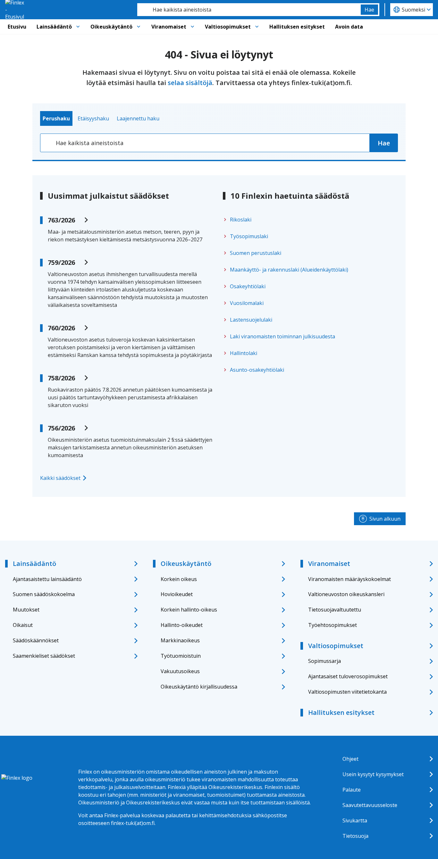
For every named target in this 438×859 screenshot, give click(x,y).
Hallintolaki (243, 353)
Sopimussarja (324, 660)
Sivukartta (354, 820)
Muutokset (26, 609)
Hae (369, 9)
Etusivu (17, 26)
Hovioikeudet (177, 594)
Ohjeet (350, 758)
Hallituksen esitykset (297, 26)
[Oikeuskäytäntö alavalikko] (138, 26)
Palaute (351, 789)
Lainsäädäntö (54, 26)
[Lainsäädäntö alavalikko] (78, 26)
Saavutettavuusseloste (369, 805)
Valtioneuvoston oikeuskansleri (346, 594)
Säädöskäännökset (36, 640)
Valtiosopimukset (228, 26)
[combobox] (249, 9)
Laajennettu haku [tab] (138, 118)
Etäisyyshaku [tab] (93, 118)
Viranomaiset (168, 26)
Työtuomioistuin (181, 655)
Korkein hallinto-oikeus (189, 609)
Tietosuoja (355, 835)
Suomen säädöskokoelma (44, 594)
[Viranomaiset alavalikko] (192, 26)
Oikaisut (23, 625)
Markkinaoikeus (180, 640)
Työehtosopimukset (332, 625)
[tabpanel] (219, 143)
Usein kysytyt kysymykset (373, 774)
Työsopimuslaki (249, 236)
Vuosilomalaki (247, 303)
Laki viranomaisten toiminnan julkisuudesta (282, 336)
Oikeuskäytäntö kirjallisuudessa (199, 686)
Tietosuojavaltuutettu (334, 609)
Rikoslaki (240, 219)
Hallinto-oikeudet (182, 625)
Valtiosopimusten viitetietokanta (347, 691)
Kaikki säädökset (60, 478)
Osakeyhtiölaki (247, 286)
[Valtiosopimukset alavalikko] (257, 26)
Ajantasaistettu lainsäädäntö (47, 579)
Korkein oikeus (179, 579)
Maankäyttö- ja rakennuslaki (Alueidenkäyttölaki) (289, 269)
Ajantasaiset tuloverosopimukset (348, 676)
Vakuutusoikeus (180, 671)
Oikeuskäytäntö (111, 26)
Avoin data (349, 26)
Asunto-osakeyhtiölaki (257, 369)
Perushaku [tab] (56, 118)
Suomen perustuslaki (255, 252)
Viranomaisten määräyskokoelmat (349, 579)
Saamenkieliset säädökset (44, 655)
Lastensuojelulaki (251, 319)
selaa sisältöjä (190, 82)
